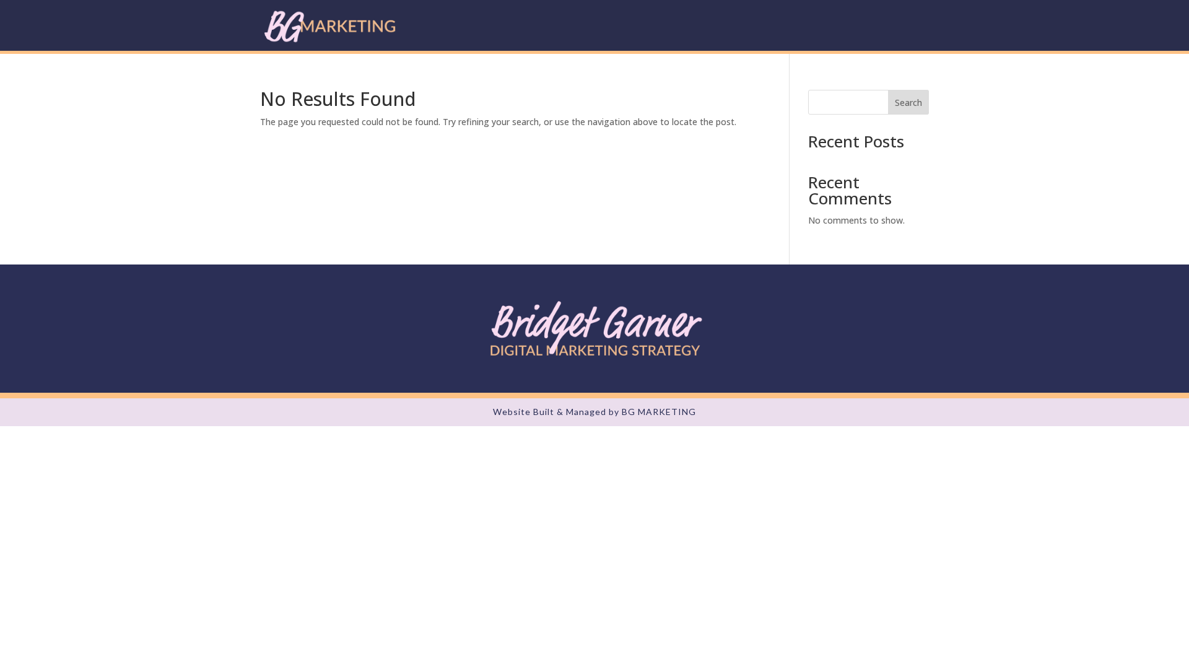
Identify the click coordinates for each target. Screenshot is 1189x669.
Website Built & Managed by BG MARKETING (594, 411)
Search (908, 102)
